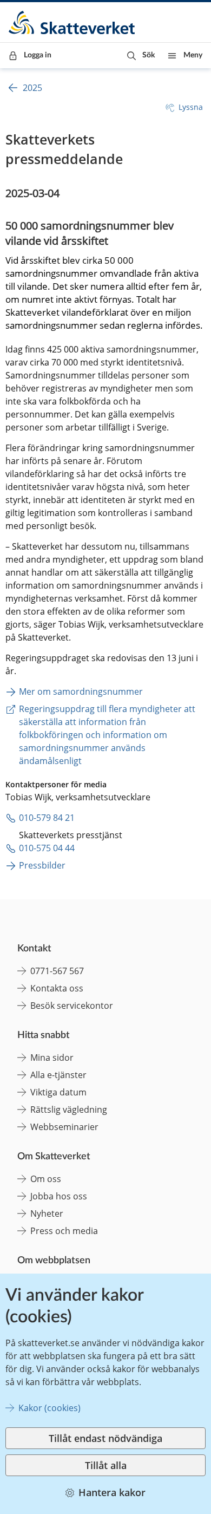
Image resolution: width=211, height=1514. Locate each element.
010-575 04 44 (47, 848)
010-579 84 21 (47, 818)
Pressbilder (42, 865)
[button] (141, 55)
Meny (192, 55)
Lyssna (191, 107)
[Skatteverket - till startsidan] (72, 22)
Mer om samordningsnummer (81, 691)
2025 (32, 88)
